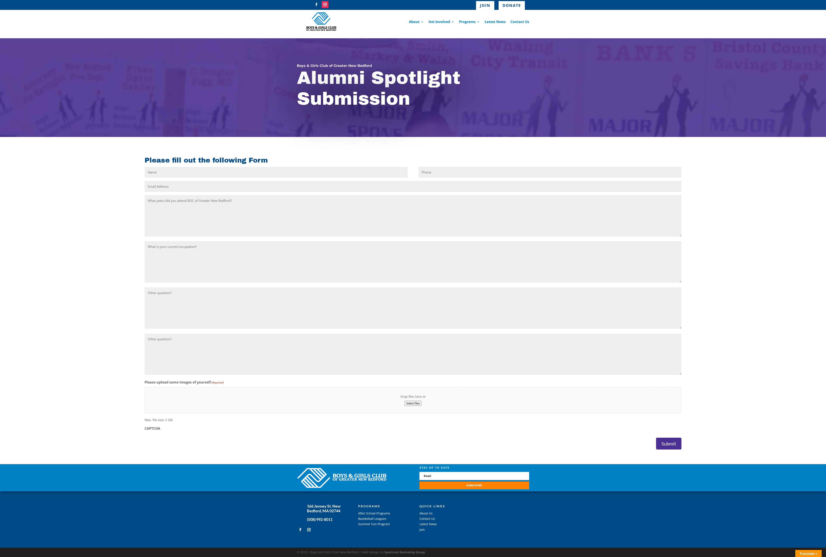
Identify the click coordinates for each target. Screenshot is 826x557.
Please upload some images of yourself (184, 382)
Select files (413, 403)
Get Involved (439, 21)
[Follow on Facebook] (316, 4)
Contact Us (519, 21)
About (414, 21)
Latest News (495, 21)
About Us (426, 513)
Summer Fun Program (374, 524)
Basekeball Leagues (372, 519)
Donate (511, 5)
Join (485, 5)
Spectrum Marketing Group (404, 552)
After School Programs (374, 513)
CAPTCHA (152, 428)
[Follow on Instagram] (325, 4)
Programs (467, 21)
